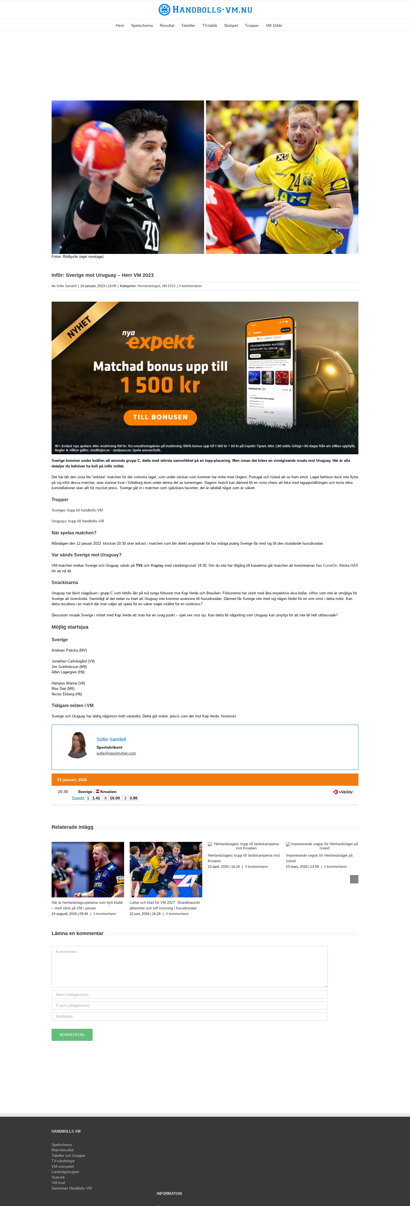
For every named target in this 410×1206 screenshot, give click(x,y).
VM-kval (58, 1183)
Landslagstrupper (65, 1172)
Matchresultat (63, 1150)
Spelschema (62, 1145)
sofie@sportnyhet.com (116, 753)
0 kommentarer (190, 286)
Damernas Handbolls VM (72, 1188)
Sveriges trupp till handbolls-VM (77, 510)
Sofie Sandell (66, 286)
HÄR (354, 565)
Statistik (58, 1177)
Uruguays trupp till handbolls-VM (78, 521)
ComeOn (330, 565)
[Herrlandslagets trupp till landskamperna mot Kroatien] (244, 844)
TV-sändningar (63, 1161)
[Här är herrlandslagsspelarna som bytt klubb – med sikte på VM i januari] (88, 844)
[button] (290, 24)
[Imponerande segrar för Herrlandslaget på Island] (322, 844)
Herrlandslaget (149, 286)
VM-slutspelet (63, 1166)
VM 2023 (168, 286)
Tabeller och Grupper (68, 1156)
